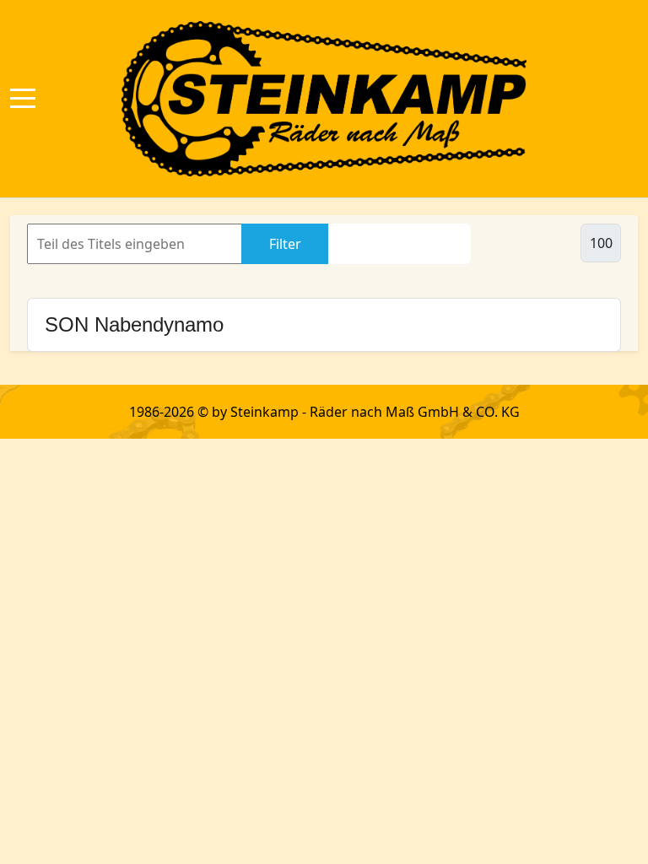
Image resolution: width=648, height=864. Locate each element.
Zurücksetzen (399, 244)
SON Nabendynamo (134, 324)
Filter (285, 244)
